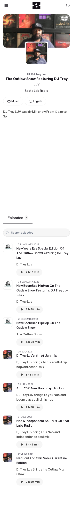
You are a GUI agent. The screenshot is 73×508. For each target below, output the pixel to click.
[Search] (67, 5)
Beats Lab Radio (36, 91)
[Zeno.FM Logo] (36, 5)
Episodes (17, 218)
